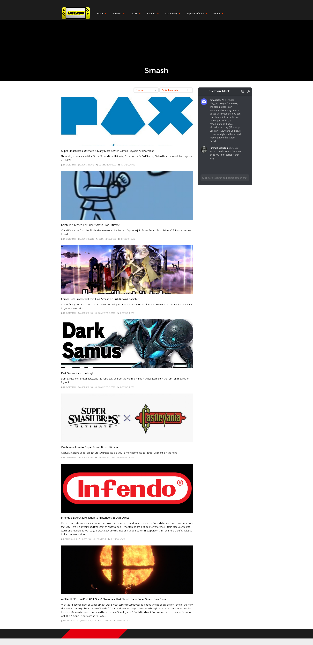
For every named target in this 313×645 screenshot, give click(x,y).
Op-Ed (134, 13)
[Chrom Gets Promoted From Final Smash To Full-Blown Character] (127, 293)
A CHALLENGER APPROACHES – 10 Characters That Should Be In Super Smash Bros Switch (114, 599)
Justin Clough (70, 539)
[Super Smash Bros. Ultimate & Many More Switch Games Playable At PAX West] (127, 145)
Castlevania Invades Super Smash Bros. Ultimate (89, 447)
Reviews (117, 13)
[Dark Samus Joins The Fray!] (127, 367)
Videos (216, 13)
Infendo (125, 165)
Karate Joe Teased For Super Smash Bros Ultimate (90, 225)
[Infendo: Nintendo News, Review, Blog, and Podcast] (75, 19)
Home (100, 13)
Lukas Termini (69, 165)
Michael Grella (70, 621)
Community (171, 13)
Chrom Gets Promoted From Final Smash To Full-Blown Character (99, 299)
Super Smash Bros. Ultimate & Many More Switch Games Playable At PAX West (107, 150)
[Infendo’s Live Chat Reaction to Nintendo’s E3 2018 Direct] (127, 511)
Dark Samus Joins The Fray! (77, 373)
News (132, 165)
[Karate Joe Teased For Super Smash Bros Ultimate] (127, 219)
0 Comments (106, 621)
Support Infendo (195, 13)
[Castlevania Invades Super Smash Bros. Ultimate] (127, 441)
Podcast (151, 13)
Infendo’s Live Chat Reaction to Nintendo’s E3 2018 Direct (95, 517)
